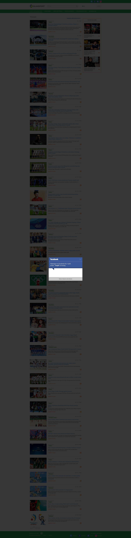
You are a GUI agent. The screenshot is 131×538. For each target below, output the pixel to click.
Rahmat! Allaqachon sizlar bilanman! (65, 278)
